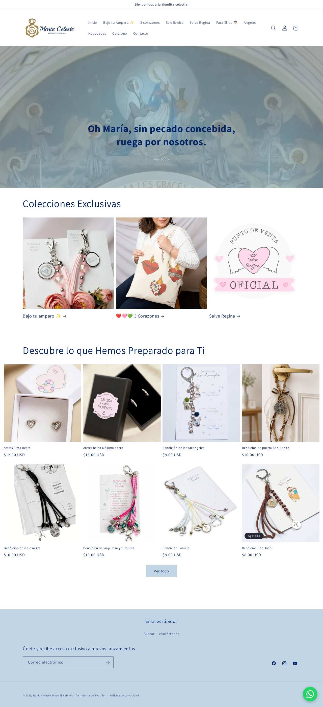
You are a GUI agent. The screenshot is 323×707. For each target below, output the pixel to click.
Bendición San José (256, 548)
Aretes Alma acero (17, 448)
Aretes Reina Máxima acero (103, 448)
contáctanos (169, 633)
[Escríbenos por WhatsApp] (310, 694)
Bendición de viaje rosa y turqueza (108, 548)
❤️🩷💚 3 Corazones (137, 316)
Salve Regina (222, 316)
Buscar (149, 633)
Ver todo (161, 159)
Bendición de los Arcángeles (183, 448)
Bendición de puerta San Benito (265, 448)
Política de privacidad (124, 695)
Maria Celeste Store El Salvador (54, 695)
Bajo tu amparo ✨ (42, 316)
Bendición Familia (176, 548)
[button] (273, 28)
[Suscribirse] (107, 663)
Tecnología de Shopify (90, 695)
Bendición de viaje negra (22, 548)
